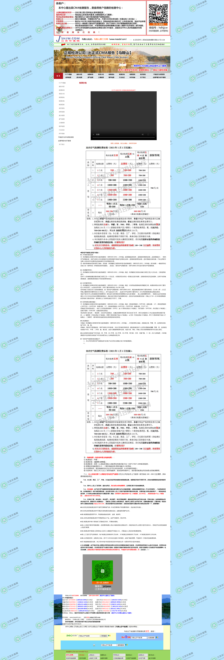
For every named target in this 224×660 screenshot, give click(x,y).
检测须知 (111, 74)
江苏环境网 (82, 658)
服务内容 (79, 74)
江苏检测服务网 (118, 658)
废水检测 (79, 77)
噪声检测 (111, 77)
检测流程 (132, 74)
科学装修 (132, 77)
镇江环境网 (152, 658)
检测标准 (90, 74)
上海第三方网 (93, 658)
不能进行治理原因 (159, 74)
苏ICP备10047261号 (74, 624)
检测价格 (122, 74)
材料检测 (68, 77)
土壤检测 (101, 77)
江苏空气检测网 (131, 658)
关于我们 (143, 77)
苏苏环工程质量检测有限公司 (97, 619)
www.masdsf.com (75, 617)
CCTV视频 (68, 74)
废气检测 (90, 77)
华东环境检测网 (71, 658)
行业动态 (122, 77)
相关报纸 (143, 74)
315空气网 (141, 658)
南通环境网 (103, 658)
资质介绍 (101, 74)
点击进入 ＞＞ (145, 549)
